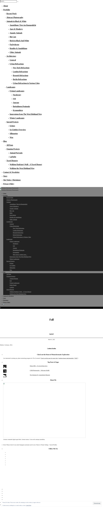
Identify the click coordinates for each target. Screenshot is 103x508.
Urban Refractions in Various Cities (26, 83)
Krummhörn (18, 110)
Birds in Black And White (19, 41)
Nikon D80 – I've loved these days (38, 366)
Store (5, 176)
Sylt (14, 99)
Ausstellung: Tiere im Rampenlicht (23, 25)
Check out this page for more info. (49, 358)
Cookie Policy (28, 505)
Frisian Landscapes (17, 91)
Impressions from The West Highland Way (26, 114)
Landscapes (10, 87)
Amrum (16, 102)
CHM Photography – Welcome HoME (39, 370)
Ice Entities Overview (18, 130)
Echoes (12, 126)
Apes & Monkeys (16, 29)
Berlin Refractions (20, 79)
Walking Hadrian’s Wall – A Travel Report (26, 164)
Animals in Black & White (16, 21)
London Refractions (20, 72)
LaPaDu (13, 157)
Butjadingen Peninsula (21, 106)
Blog (5, 141)
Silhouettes (14, 133)
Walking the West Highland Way (22, 168)
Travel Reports (12, 161)
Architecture (11, 56)
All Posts (9, 145)
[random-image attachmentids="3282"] (68, 358)
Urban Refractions (17, 64)
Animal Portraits (16, 153)
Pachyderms (14, 44)
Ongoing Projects (13, 149)
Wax (11, 137)
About (5, 6)
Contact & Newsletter (11, 172)
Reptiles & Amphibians (18, 48)
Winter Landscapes (17, 118)
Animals (8, 202)
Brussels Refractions (20, 75)
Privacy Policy (8, 184)
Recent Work (11, 13)
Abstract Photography (14, 17)
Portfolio (6, 10)
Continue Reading (51, 348)
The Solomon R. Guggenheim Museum (40, 375)
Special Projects (12, 122)
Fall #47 (51, 334)
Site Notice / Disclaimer (12, 180)
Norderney (17, 95)
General (13, 60)
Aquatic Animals (16, 33)
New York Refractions (21, 68)
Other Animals (15, 52)
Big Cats (13, 37)
